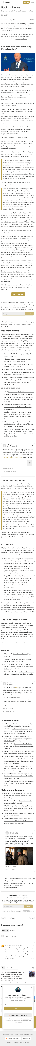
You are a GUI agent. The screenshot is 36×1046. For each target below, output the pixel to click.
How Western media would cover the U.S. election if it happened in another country (18, 821)
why (33, 488)
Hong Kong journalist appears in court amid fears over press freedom (19, 752)
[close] (31, 987)
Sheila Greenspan (10, 946)
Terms (21, 1034)
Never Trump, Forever (20, 654)
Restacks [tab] (12, 930)
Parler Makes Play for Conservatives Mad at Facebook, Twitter (18, 767)
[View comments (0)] (10, 982)
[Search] (33, 967)
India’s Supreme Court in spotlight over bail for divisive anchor (18, 725)
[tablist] (8, 930)
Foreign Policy (24, 156)
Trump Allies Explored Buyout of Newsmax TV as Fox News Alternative (19, 757)
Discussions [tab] (14, 968)
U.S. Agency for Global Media (21, 248)
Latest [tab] (7, 968)
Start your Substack (13, 1038)
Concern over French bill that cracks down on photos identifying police (18, 745)
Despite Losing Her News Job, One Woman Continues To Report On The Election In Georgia (18, 666)
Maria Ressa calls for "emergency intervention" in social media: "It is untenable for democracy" (18, 731)
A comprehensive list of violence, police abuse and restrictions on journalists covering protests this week (12, 977)
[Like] (3, 19)
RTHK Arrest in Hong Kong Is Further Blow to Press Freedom (19, 782)
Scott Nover (4, 14)
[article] (18, 977)
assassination (5, 95)
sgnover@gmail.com (21, 39)
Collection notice (28, 1034)
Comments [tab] (5, 930)
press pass (19, 92)
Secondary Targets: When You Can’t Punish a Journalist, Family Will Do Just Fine (18, 776)
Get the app (26, 1038)
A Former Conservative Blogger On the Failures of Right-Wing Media (19, 673)
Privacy (17, 1034)
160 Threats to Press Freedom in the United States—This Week (12, 973)
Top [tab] (3, 968)
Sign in (32, 2)
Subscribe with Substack (19, 1015)
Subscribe (26, 2)
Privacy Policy (18, 1022)
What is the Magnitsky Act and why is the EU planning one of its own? (18, 398)
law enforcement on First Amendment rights (14, 244)
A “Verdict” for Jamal (21, 138)
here (8, 28)
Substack (9, 1042)
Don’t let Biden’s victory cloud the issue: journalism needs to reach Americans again (18, 794)
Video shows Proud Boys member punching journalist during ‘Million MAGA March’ (18, 738)
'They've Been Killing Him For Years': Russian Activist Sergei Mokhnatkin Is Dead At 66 (19, 431)
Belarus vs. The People (21, 643)
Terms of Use (26, 1019)
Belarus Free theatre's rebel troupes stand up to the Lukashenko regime (17, 406)
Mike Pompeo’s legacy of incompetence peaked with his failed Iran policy (19, 807)
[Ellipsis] (33, 945)
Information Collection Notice (21, 1020)
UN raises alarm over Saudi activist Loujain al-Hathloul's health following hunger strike (18, 424)
